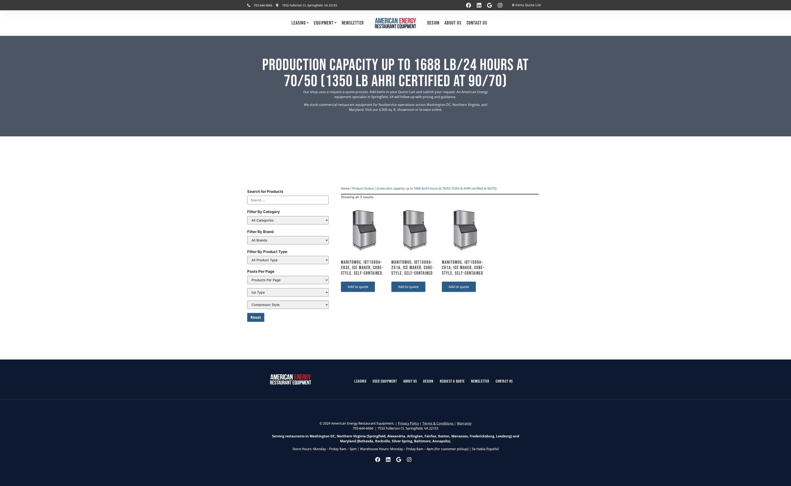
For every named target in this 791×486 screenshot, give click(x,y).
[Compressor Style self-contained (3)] (288, 305)
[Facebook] (468, 5)
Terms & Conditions (438, 423)
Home (345, 188)
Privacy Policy (408, 423)
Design (433, 23)
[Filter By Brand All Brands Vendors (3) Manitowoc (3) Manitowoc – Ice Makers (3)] (288, 240)
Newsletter (353, 23)
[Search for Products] (288, 200)
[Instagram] (500, 5)
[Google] (489, 5)
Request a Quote (452, 381)
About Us (453, 23)
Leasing (298, 23)
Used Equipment (385, 381)
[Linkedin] (479, 5)
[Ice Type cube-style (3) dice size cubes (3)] (288, 292)
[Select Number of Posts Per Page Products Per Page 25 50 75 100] (288, 280)
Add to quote (358, 287)
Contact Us (477, 23)
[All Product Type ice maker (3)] (288, 260)
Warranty (464, 423)
